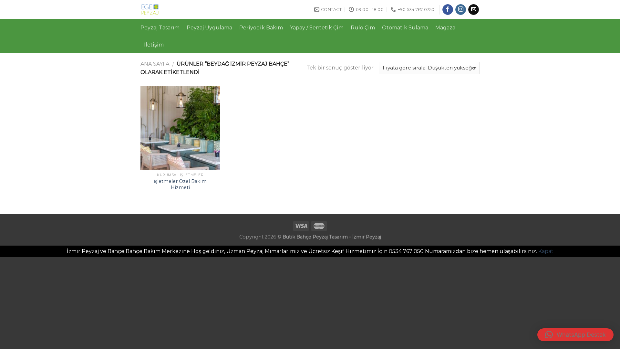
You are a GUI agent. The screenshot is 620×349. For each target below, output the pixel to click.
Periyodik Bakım (261, 28)
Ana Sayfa (154, 64)
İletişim (154, 45)
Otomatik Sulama (405, 28)
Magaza (445, 28)
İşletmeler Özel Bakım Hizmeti (180, 184)
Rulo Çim (363, 28)
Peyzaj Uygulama (209, 28)
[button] (575, 334)
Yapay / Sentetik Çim (317, 28)
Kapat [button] (545, 251)
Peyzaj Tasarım (160, 28)
